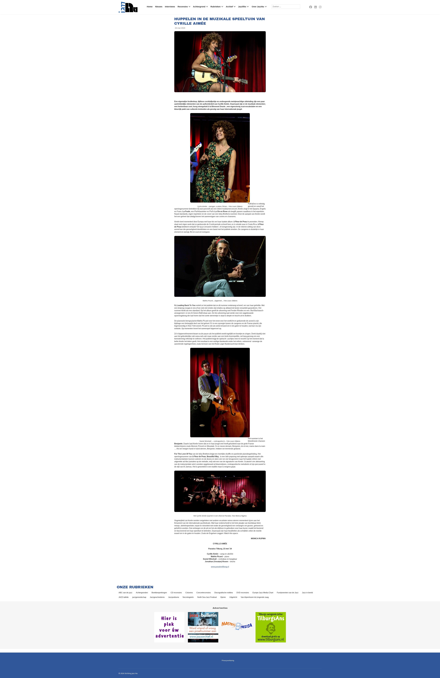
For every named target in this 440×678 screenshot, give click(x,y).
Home (150, 7)
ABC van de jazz (125, 593)
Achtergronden (142, 593)
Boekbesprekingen (159, 593)
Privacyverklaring (228, 660)
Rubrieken (215, 7)
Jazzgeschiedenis (157, 597)
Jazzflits (242, 7)
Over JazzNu (258, 7)
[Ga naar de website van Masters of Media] (237, 627)
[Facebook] (310, 7)
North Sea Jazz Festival (207, 597)
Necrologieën (188, 597)
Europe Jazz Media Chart (263, 593)
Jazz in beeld (307, 593)
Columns (189, 593)
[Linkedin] (315, 7)
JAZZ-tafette (124, 597)
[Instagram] (320, 7)
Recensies (183, 7)
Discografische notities (223, 593)
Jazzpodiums (173, 597)
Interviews (170, 7)
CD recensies (176, 593)
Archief (229, 7)
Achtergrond (199, 7)
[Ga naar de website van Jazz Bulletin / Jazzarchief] (203, 627)
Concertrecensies (203, 593)
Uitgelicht (233, 597)
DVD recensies (242, 593)
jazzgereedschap (139, 597)
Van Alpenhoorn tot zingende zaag (255, 597)
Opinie (223, 597)
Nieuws (158, 7)
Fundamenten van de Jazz (287, 593)
